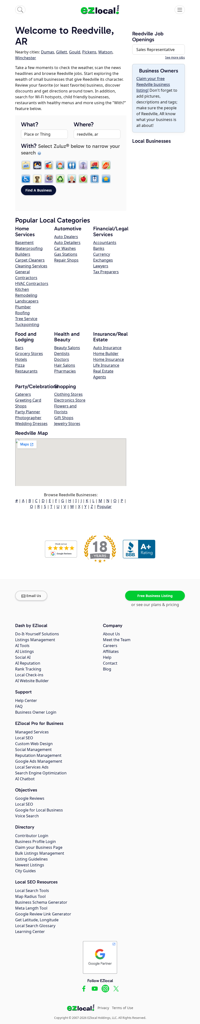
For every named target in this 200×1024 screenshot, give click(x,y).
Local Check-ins (29, 675)
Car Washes (65, 248)
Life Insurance (106, 365)
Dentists (62, 353)
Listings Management (35, 639)
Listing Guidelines (31, 859)
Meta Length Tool (31, 908)
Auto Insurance (107, 347)
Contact (110, 663)
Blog (107, 669)
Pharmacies (65, 371)
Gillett (61, 52)
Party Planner (27, 412)
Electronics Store (69, 400)
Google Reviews (29, 798)
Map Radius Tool (30, 896)
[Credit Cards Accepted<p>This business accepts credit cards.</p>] (49, 165)
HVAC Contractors (31, 283)
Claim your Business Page (38, 847)
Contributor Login (31, 835)
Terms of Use (122, 1007)
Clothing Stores (68, 394)
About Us (111, 634)
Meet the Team (116, 639)
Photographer (28, 417)
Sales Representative (155, 49)
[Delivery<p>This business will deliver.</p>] (95, 165)
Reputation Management (38, 755)
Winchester (25, 58)
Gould (74, 52)
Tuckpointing (27, 324)
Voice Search (27, 816)
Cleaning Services (31, 266)
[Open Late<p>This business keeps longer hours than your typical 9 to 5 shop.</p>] (37, 165)
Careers (110, 645)
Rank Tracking (28, 669)
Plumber (23, 307)
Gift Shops (63, 417)
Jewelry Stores (67, 423)
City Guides (25, 870)
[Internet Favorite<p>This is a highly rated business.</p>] (106, 179)
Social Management (33, 749)
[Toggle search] (20, 10)
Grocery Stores (29, 353)
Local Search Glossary (35, 925)
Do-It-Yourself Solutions (37, 634)
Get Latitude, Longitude (37, 920)
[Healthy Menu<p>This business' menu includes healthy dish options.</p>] (83, 179)
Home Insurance (108, 359)
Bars (19, 347)
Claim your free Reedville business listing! (153, 84)
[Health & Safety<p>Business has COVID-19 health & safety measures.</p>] (95, 179)
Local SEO (24, 737)
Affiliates (111, 651)
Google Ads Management (38, 761)
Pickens (89, 52)
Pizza (20, 365)
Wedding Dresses (31, 423)
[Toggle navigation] (180, 10)
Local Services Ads (32, 767)
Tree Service (26, 318)
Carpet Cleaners (30, 260)
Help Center (26, 700)
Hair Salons (64, 365)
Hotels (21, 359)
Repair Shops (66, 260)
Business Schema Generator (41, 902)
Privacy (103, 1007)
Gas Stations (65, 254)
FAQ (19, 706)
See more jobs (175, 57)
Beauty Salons (67, 347)
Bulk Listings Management (39, 853)
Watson (105, 52)
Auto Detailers (67, 242)
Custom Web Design (34, 743)
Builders (22, 254)
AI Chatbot (25, 778)
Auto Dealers (66, 236)
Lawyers (100, 266)
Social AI (22, 657)
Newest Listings (29, 865)
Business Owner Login (35, 712)
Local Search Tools (32, 890)
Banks (98, 248)
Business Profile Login (35, 841)
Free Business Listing (155, 595)
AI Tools (22, 645)
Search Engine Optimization (41, 773)
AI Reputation (27, 663)
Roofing (22, 312)
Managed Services (32, 732)
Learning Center (30, 931)
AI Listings (24, 651)
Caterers (23, 394)
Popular (104, 506)
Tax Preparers (106, 271)
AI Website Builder (32, 680)
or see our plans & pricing (155, 604)
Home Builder (106, 353)
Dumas (47, 52)
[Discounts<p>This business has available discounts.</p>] (106, 165)
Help (107, 657)
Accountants (104, 242)
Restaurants (26, 371)
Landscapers (27, 301)
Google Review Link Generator (43, 914)
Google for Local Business (39, 810)
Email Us (33, 595)
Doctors (61, 359)
